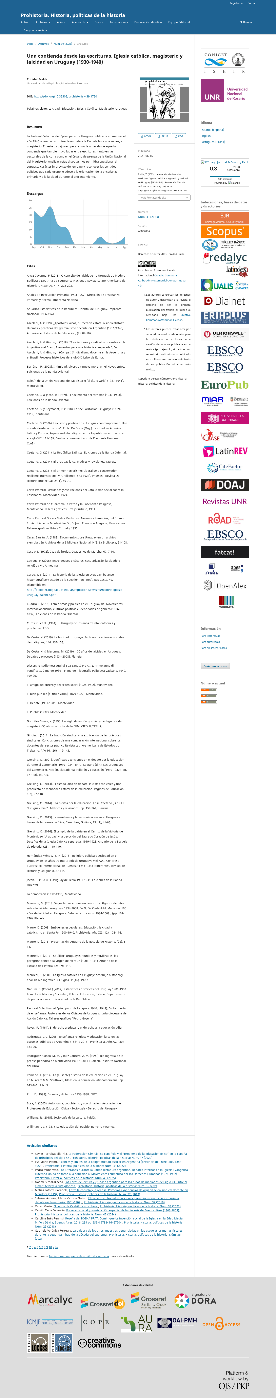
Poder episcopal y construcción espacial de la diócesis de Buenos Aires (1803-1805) (123, 1210)
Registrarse (236, 3)
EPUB (164, 136)
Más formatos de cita (153, 197)
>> (56, 1247)
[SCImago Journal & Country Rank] (225, 162)
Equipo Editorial (179, 22)
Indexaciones (119, 22)
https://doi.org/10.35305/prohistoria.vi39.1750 (65, 96)
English (206, 136)
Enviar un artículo (215, 666)
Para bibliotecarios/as (214, 648)
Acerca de (79, 22)
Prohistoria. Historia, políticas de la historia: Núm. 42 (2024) (75, 1214)
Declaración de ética (148, 22)
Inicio (30, 43)
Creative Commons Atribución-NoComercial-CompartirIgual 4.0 (162, 280)
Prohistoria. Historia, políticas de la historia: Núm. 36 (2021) (118, 1186)
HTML (148, 136)
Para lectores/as (210, 636)
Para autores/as (210, 642)
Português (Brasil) (213, 142)
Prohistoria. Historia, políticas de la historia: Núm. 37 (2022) (112, 1158)
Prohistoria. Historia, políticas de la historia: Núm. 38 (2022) (85, 1166)
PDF (180, 136)
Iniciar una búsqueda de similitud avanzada (79, 1256)
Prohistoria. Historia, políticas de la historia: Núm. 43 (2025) (75, 1178)
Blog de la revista (35, 30)
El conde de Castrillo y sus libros (76, 1206)
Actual (25, 22)
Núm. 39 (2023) (63, 43)
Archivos (42, 22)
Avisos (61, 22)
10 (50, 1247)
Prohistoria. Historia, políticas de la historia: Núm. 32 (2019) (99, 1194)
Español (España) (212, 130)
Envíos (99, 22)
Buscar (247, 22)
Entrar (251, 3)
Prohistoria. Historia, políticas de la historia (73, 15)
